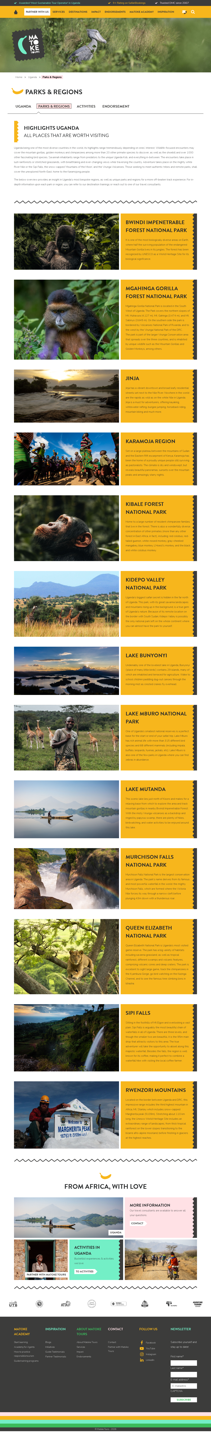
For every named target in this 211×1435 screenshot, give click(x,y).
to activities (84, 1272)
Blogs (48, 1342)
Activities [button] (86, 106)
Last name (177, 1368)
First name (177, 1356)
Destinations (78, 12)
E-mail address (180, 1379)
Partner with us (37, 12)
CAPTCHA (176, 1391)
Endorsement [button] (115, 106)
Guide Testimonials (55, 1351)
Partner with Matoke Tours (118, 1349)
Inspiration (166, 12)
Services (59, 12)
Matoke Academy (142, 12)
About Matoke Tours (87, 1342)
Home (18, 77)
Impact (96, 12)
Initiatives (50, 1347)
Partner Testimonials (55, 1356)
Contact (137, 1223)
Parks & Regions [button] (54, 106)
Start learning (21, 1342)
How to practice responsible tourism (24, 1353)
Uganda (32, 77)
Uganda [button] (23, 106)
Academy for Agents (24, 1347)
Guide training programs (26, 1360)
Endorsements (115, 12)
